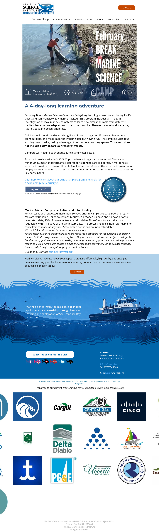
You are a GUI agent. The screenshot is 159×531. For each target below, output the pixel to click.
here (107, 372)
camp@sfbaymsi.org (61, 251)
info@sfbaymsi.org (109, 364)
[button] (61, 19)
